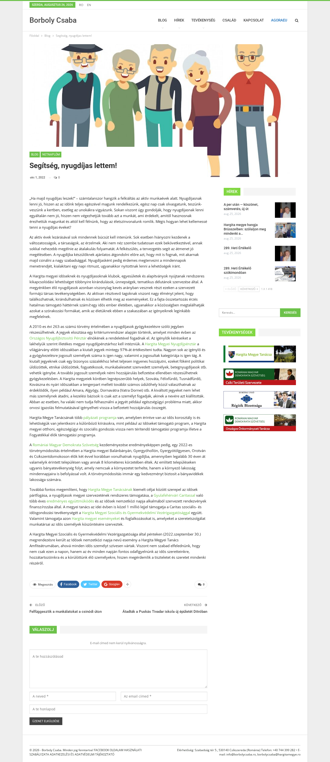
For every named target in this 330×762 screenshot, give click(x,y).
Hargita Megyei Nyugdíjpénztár (170, 343)
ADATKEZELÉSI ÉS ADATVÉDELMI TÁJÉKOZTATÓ (82, 754)
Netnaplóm (51, 154)
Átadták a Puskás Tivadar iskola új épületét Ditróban (164, 611)
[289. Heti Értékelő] (285, 253)
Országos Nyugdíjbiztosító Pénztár (57, 338)
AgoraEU (279, 20)
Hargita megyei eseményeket (96, 518)
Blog (162, 20)
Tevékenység (203, 20)
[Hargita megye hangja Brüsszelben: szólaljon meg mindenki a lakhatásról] (285, 230)
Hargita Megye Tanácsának (110, 489)
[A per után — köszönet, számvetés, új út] (285, 210)
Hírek (179, 20)
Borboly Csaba (53, 20)
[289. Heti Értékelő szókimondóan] (285, 274)
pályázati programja (99, 417)
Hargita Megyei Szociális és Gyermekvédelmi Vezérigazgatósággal (136, 512)
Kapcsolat (254, 20)
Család (229, 20)
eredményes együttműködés (70, 501)
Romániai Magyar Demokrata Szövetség (66, 444)
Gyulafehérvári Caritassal (174, 495)
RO (81, 5)
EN (89, 5)
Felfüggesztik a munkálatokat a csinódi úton (65, 611)
